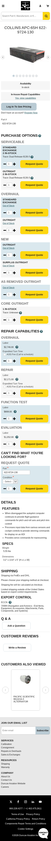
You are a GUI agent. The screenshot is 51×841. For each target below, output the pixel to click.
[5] (27, 76)
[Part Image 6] (33, 76)
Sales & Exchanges (10, 754)
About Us (5, 776)
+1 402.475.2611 (33, 808)
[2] (17, 76)
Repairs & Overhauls (11, 751)
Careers (5, 787)
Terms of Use (17, 814)
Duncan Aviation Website (13, 783)
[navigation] (3, 57)
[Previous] (5, 690)
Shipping (5, 764)
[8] (36, 76)
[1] (14, 76)
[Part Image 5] (30, 76)
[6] (30, 76)
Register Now (31, 113)
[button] (3, 6)
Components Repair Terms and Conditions (25, 823)
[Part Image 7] (36, 76)
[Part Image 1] (17, 76)
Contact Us (6, 780)
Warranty (5, 767)
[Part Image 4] (27, 76)
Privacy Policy (33, 814)
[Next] (46, 690)
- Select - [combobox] (8, 481)
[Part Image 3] (23, 76)
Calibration (6, 744)
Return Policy (38, 819)
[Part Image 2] (20, 76)
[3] (20, 76)
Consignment (7, 747)
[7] (33, 76)
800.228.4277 (16, 808)
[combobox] (19, 16)
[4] (23, 76)
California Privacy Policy (18, 819)
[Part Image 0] (14, 76)
